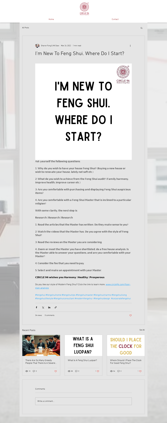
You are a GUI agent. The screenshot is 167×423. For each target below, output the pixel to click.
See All (142, 330)
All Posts (25, 28)
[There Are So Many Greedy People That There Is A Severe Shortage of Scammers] (41, 345)
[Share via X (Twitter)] (43, 307)
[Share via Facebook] (36, 307)
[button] (141, 28)
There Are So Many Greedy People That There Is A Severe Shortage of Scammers (40, 362)
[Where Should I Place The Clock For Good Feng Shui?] (126, 345)
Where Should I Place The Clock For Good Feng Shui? (125, 362)
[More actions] (130, 45)
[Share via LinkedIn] (49, 307)
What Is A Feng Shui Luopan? (82, 360)
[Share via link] (55, 307)
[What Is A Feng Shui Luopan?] (83, 345)
